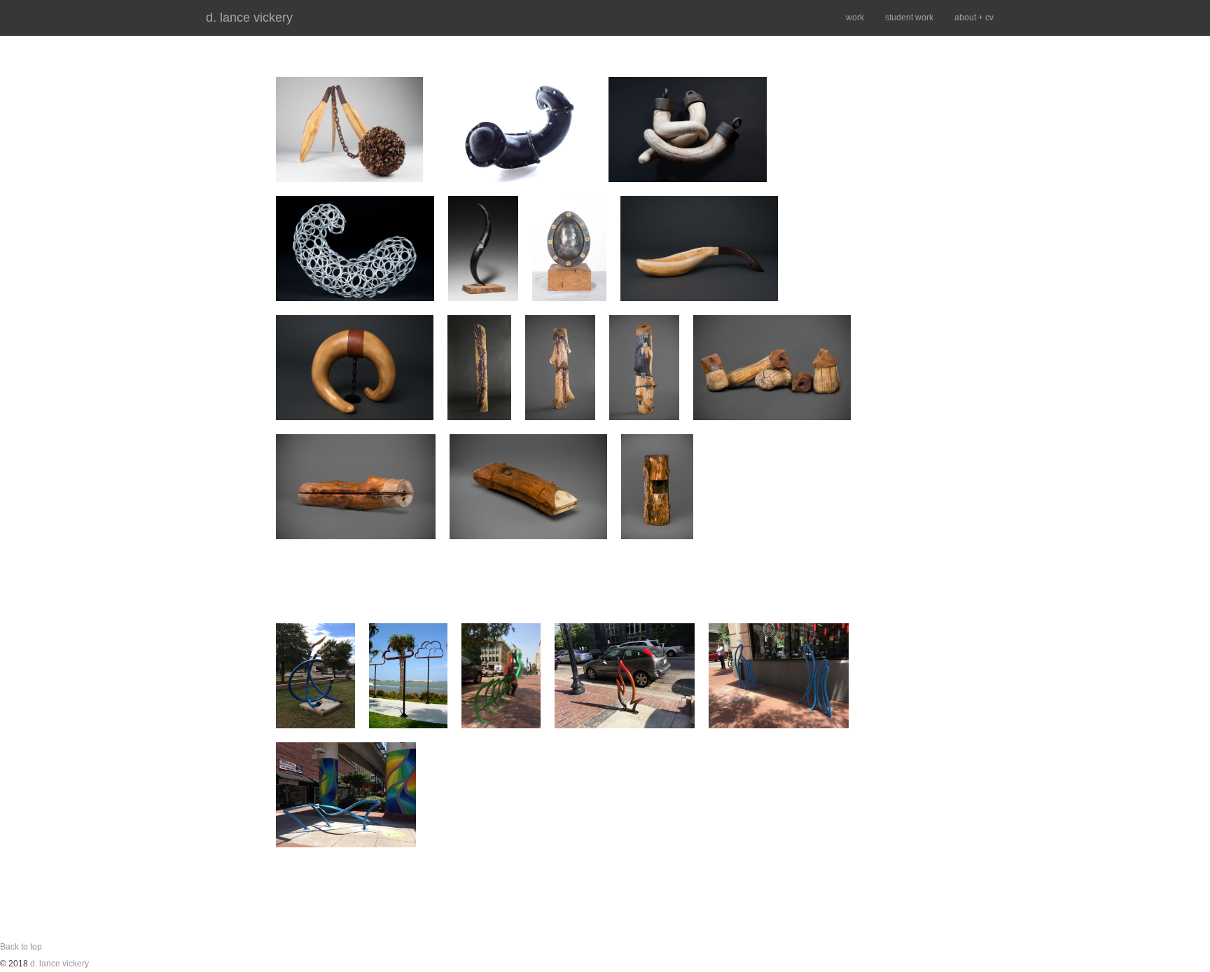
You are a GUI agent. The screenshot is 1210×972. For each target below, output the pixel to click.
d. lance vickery (249, 18)
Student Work (909, 17)
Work (855, 17)
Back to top (21, 947)
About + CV (974, 17)
